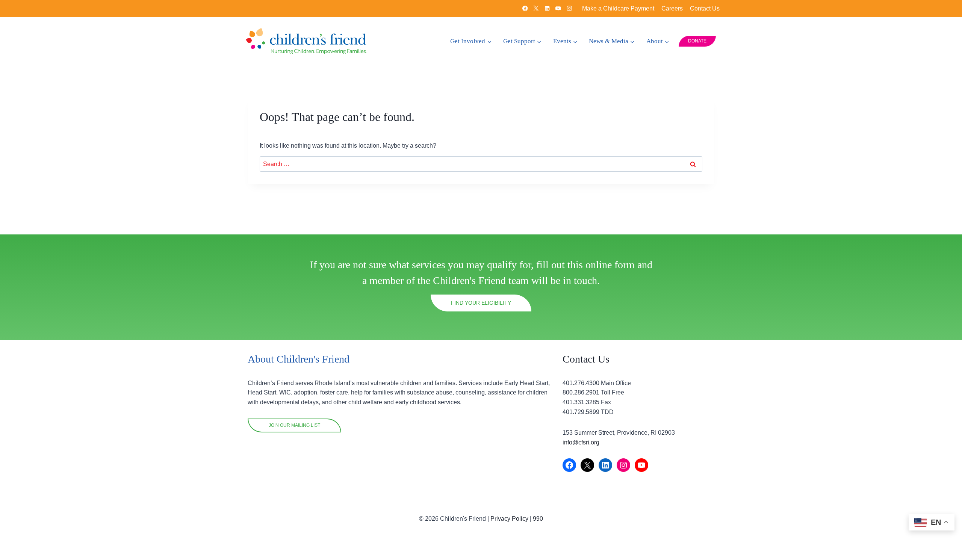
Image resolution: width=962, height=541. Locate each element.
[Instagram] (569, 8)
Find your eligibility (481, 303)
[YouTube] (558, 8)
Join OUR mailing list (294, 425)
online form (610, 264)
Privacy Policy (509, 518)
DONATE (697, 41)
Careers (672, 8)
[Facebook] (525, 8)
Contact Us (705, 8)
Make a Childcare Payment (618, 8)
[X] (536, 8)
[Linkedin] (547, 8)
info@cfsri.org (581, 442)
